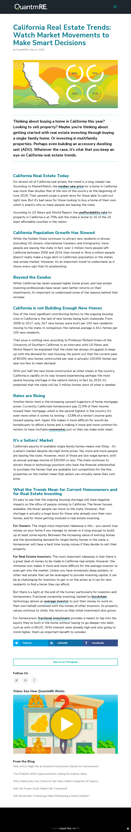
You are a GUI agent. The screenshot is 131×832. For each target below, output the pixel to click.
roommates (57, 429)
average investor (56, 601)
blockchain (99, 597)
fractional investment (54, 618)
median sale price (71, 186)
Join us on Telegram (65, 662)
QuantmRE (22, 49)
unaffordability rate (93, 212)
